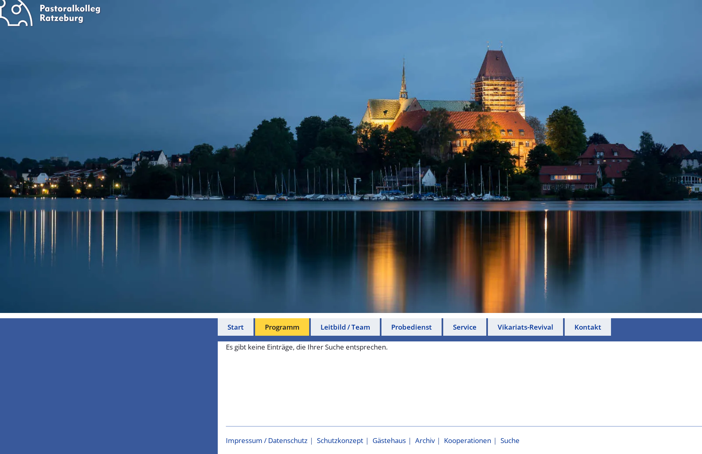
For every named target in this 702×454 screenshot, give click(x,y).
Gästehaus (389, 440)
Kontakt (587, 327)
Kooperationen (467, 440)
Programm (282, 327)
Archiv (425, 440)
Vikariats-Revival (525, 327)
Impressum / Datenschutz (267, 440)
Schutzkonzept (340, 440)
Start (236, 327)
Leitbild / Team (345, 327)
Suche (510, 440)
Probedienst (411, 327)
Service (465, 327)
